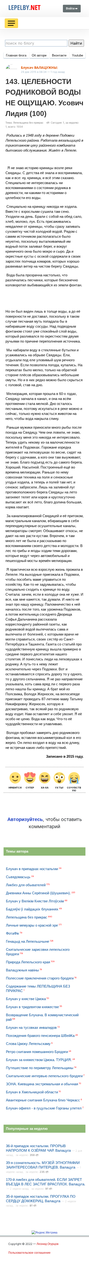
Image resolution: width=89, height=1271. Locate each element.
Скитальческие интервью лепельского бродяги (44, 1076)
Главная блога (16, 55)
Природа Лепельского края (28, 962)
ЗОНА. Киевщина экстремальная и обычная (42, 1084)
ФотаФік (12, 933)
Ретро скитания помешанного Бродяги (37, 1052)
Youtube (77, 55)
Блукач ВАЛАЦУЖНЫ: (39, 67)
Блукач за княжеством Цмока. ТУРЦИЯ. (39, 1060)
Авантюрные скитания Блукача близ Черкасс (43, 1100)
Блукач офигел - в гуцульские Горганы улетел (44, 1108)
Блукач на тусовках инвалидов (31, 1027)
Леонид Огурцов (47, 1244)
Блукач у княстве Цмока (26, 999)
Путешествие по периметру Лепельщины (39, 1068)
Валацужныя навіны (22, 970)
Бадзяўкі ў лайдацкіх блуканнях (32, 909)
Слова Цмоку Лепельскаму (28, 1044)
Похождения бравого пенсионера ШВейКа (40, 1036)
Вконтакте (59, 55)
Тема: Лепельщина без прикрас (24, 122)
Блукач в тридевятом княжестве (32, 1007)
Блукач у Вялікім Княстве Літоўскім (35, 901)
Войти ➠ (71, 8)
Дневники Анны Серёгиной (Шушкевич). (38, 893)
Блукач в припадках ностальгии (32, 869)
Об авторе (39, 55)
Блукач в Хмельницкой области (32, 1092)
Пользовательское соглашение (29, 1252)
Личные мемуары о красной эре (32, 925)
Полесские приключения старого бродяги (40, 978)
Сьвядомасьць (18, 877)
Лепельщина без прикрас (26, 917)
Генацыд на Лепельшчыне (27, 941)
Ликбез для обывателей (26, 885)
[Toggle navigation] (11, 23)
